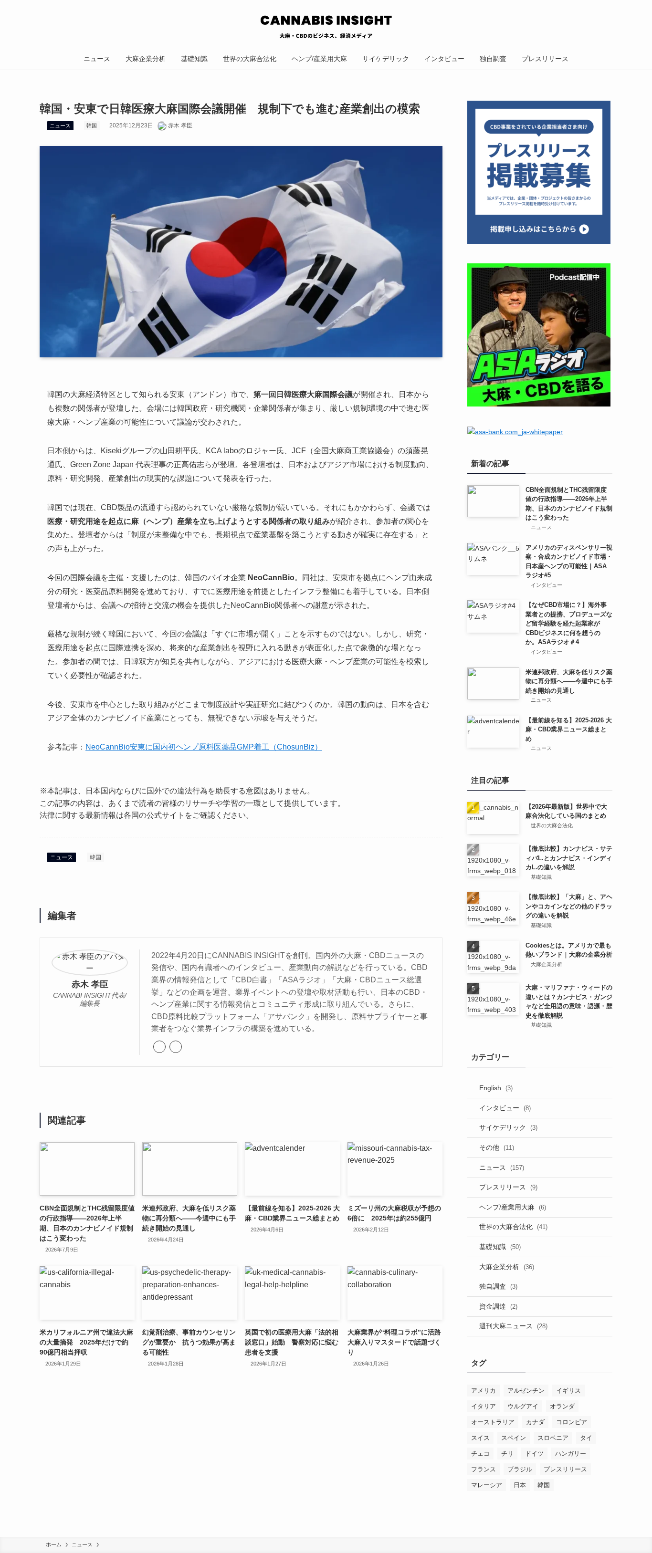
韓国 (91, 125)
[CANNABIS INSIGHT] (326, 25)
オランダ (562, 1406)
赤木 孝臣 (90, 984)
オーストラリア (493, 1422)
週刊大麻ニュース (513, 1326)
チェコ (480, 1453)
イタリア (483, 1406)
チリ (507, 1453)
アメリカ (483, 1390)
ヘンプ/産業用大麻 (512, 1207)
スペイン (513, 1437)
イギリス (568, 1390)
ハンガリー (570, 1453)
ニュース (60, 125)
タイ (586, 1437)
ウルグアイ (522, 1406)
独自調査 (498, 1286)
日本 (520, 1485)
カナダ (535, 1422)
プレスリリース (508, 1187)
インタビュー (505, 1108)
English (496, 1088)
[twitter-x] (175, 1047)
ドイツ (534, 1453)
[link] (159, 1047)
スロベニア (552, 1437)
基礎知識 (500, 1247)
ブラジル (519, 1469)
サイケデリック (508, 1127)
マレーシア (486, 1485)
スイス (480, 1437)
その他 (496, 1147)
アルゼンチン (526, 1390)
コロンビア (571, 1422)
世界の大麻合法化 (513, 1226)
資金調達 (498, 1306)
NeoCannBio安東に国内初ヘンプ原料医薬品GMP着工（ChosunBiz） (203, 747)
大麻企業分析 (506, 1267)
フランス (483, 1469)
